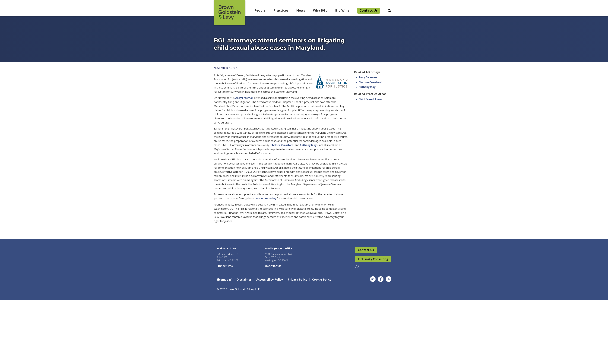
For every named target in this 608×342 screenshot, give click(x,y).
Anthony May (308, 145)
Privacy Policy (297, 279)
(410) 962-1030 (225, 266)
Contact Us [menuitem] (369, 10)
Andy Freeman (244, 98)
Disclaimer (244, 279)
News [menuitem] (300, 10)
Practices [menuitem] (280, 10)
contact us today (265, 198)
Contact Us (366, 250)
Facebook (380, 279)
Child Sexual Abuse (371, 99)
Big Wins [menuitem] (342, 10)
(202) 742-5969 (273, 266)
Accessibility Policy (269, 279)
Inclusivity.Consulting (373, 259)
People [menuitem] (259, 10)
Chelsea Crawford (281, 145)
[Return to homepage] (229, 12)
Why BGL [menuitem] (320, 10)
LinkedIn (373, 279)
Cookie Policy (321, 279)
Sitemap (222, 279)
